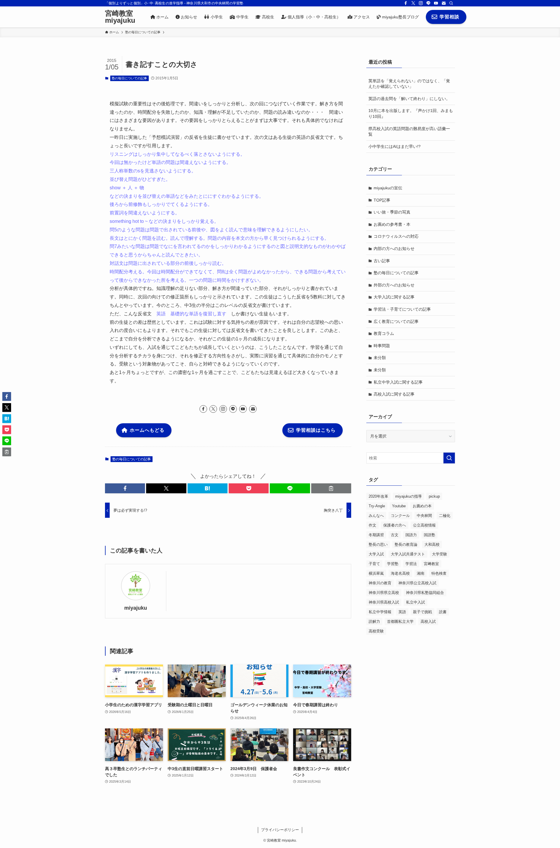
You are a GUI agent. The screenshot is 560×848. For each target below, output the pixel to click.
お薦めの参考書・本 (392, 224)
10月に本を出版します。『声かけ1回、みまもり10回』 (410, 113)
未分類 (380, 357)
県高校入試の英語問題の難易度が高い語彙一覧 (409, 131)
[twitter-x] (413, 3)
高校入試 (428, 621)
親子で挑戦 (422, 612)
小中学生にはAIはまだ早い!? (394, 146)
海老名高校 (400, 573)
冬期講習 (376, 535)
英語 (402, 612)
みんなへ (376, 515)
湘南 (420, 573)
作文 (372, 525)
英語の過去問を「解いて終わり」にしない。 (409, 98)
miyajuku (135, 608)
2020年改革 (378, 496)
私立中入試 (415, 602)
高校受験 (376, 631)
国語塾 (429, 535)
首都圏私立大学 (400, 621)
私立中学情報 (380, 612)
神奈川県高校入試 (384, 602)
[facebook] (406, 3)
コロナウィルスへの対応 (396, 236)
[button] (125, 488)
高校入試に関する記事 (394, 394)
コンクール (400, 515)
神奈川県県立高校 (384, 592)
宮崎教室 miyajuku (120, 17)
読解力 (374, 621)
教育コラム (384, 333)
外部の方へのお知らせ (394, 285)
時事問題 (382, 345)
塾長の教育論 (406, 544)
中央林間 (424, 515)
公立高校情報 (424, 525)
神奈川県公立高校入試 (417, 583)
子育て (374, 564)
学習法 (411, 564)
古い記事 (382, 260)
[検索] (451, 3)
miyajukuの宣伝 (388, 188)
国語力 (411, 535)
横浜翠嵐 (376, 573)
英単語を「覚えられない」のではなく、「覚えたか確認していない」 (409, 83)
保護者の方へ (394, 525)
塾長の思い (378, 544)
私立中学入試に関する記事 (398, 382)
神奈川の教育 (380, 583)
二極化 (444, 515)
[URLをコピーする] (331, 488)
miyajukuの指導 (408, 496)
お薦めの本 (422, 506)
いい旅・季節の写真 (392, 212)
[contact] (443, 3)
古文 (394, 535)
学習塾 (392, 564)
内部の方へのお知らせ (394, 248)
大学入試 (376, 554)
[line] (428, 3)
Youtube (399, 506)
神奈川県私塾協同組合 (425, 592)
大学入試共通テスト (408, 554)
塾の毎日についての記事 (129, 78)
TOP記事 (382, 200)
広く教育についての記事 (396, 321)
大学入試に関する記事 (394, 297)
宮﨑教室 (431, 564)
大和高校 (432, 544)
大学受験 (439, 554)
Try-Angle (377, 506)
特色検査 (439, 573)
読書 (443, 612)
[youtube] (436, 3)
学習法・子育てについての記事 (402, 309)
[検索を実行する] (449, 458)
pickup (434, 496)
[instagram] (421, 3)
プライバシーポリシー (280, 830)
